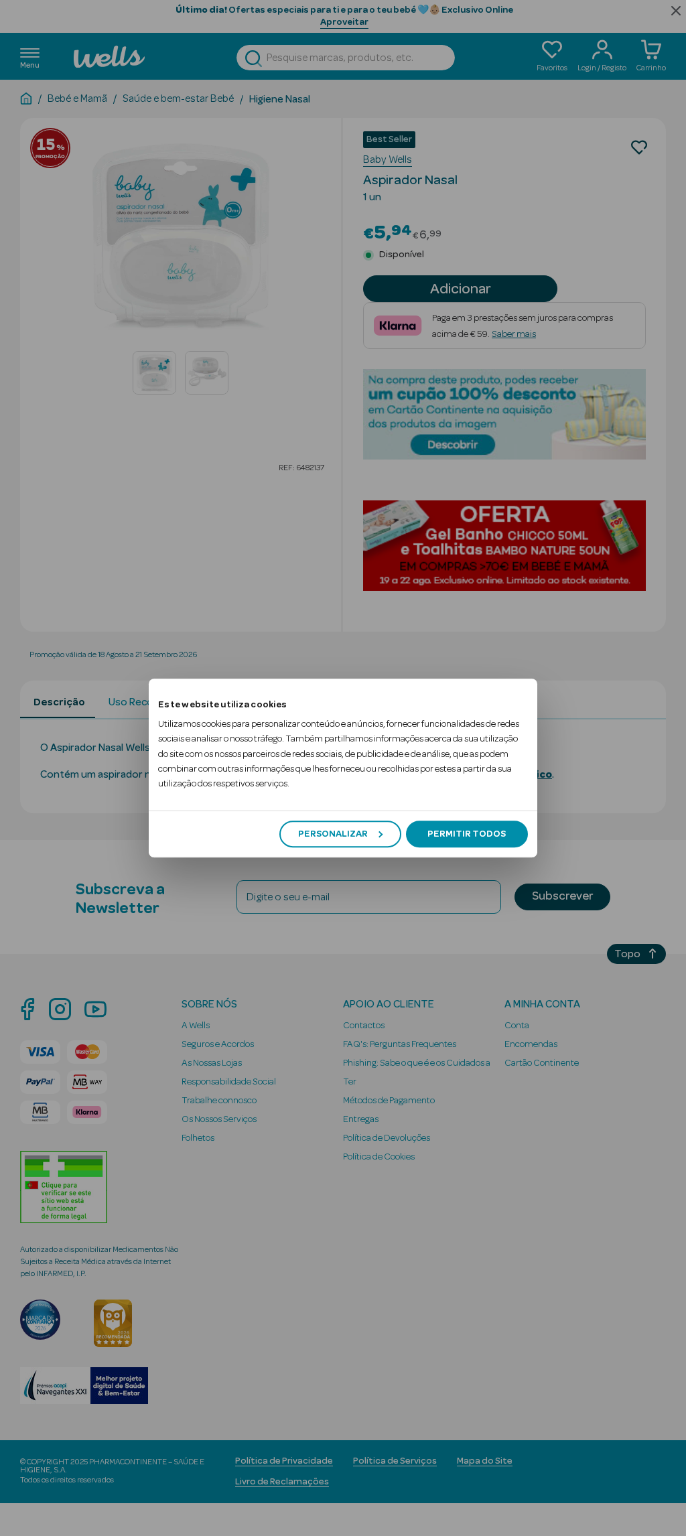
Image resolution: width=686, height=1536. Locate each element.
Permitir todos (466, 834)
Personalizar (333, 834)
